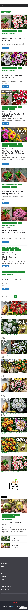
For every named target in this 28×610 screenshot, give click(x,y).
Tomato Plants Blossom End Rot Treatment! (12, 523)
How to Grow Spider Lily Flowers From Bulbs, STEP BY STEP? (14, 355)
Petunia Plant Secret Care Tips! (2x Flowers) (13, 39)
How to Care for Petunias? (12, 279)
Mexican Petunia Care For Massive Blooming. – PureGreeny (11, 257)
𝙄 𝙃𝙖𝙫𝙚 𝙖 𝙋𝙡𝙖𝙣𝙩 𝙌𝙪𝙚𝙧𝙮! (6, 592)
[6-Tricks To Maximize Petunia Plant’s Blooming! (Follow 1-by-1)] (14, 214)
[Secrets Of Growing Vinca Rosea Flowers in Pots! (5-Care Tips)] (14, 385)
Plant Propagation (6, 186)
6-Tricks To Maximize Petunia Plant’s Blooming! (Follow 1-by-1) (13, 232)
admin (12, 35)
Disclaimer (3, 566)
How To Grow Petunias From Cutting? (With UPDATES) (13, 193)
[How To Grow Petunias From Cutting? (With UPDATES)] (14, 175)
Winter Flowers (12, 33)
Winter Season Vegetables (7, 519)
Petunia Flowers (14, 31)
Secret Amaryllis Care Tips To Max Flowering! (11, 315)
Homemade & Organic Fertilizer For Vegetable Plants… (18, 537)
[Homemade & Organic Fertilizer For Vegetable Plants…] (5, 539)
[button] (23, 608)
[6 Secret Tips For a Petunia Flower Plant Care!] (14, 59)
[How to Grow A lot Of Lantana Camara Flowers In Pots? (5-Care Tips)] (14, 424)
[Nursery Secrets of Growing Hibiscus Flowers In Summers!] (14, 366)
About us (3, 560)
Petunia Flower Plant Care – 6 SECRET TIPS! (13, 115)
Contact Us (3, 569)
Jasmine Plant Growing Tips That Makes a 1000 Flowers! (13, 413)
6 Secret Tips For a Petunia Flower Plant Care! (12, 76)
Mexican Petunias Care (15, 247)
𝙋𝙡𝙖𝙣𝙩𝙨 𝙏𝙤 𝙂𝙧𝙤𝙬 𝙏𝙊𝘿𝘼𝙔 (7, 594)
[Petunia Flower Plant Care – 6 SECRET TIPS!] (14, 97)
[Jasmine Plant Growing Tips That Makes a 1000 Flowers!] (14, 405)
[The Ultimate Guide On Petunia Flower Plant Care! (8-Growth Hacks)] (14, 134)
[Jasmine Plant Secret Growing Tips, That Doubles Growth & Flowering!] (14, 326)
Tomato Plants (16, 514)
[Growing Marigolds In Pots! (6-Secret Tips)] (14, 444)
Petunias (19, 31)
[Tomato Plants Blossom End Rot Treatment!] (14, 506)
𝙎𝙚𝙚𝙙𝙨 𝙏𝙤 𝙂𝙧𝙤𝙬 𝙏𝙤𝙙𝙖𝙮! (6, 586)
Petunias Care (5, 33)
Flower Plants (4, 576)
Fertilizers (3, 579)
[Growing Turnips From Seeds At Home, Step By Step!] (5, 546)
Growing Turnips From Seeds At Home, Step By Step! (17, 544)
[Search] (15, 296)
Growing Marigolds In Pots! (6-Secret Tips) (10, 452)
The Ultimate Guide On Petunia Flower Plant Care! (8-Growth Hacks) (13, 153)
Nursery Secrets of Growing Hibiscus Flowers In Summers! (13, 374)
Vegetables (3, 573)
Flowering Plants (6, 31)
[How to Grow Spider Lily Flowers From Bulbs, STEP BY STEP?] (14, 347)
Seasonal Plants (12, 146)
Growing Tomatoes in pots (7, 514)
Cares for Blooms (6, 272)
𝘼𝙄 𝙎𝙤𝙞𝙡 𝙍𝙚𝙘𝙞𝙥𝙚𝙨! (5, 589)
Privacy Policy (4, 563)
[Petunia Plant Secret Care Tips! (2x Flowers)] (14, 22)
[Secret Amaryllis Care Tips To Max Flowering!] (14, 308)
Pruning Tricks (4, 582)
